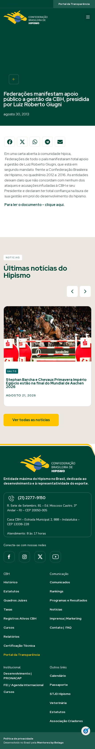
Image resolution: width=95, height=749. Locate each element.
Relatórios (11, 637)
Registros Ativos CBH (20, 618)
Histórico (10, 582)
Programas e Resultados (68, 600)
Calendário (58, 676)
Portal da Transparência (22, 655)
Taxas (8, 609)
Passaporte (59, 685)
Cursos (9, 627)
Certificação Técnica (19, 646)
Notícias (56, 609)
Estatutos (11, 591)
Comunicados (60, 582)
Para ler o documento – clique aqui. (34, 204)
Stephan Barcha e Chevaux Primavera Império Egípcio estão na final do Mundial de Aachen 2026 (46, 383)
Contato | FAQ (61, 627)
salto (12, 371)
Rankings (56, 591)
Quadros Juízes (15, 600)
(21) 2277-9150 (32, 497)
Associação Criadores (66, 721)
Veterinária (58, 703)
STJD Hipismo (60, 694)
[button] (87, 17)
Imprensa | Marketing (65, 618)
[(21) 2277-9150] (11, 498)
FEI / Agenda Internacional (23, 685)
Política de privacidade (18, 738)
